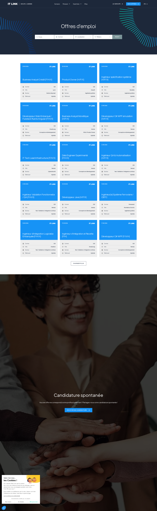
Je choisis (21, 502)
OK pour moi (34, 502)
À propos (57, 4)
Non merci (8, 502)
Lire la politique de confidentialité (12, 496)
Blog (85, 4)
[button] (4, 508)
